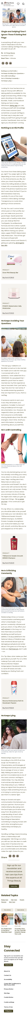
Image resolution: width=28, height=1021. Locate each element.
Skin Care (12, 902)
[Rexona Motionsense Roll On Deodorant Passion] (14, 688)
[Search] (23, 4)
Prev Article (7, 910)
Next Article (20, 910)
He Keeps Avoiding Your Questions (12, 73)
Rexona (3, 902)
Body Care (4, 900)
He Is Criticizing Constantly (9, 78)
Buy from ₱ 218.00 (8, 277)
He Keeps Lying (6, 81)
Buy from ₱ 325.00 (8, 563)
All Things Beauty (9, 53)
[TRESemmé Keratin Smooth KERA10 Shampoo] (14, 543)
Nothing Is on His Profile (9, 71)
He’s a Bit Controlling (8, 76)
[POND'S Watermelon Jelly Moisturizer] (14, 293)
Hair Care (14, 900)
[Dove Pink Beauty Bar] (14, 260)
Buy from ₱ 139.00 (8, 313)
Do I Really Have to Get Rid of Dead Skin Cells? (6, 930)
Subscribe (14, 886)
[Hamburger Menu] (2, 3)
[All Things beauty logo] (9, 2)
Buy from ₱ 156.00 (8, 708)
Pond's (22, 900)
